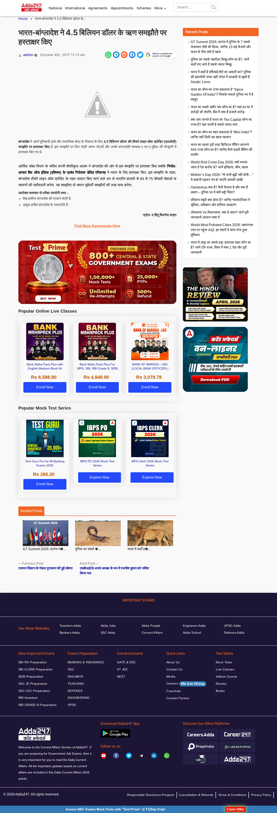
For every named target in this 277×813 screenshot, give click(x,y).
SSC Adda (108, 632)
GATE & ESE (126, 662)
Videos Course (226, 676)
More (158, 8)
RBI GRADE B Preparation (37, 705)
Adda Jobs (108, 625)
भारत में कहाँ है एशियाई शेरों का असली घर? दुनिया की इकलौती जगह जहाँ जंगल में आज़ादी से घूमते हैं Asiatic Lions (221, 77)
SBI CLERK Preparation (35, 669)
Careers (185, 684)
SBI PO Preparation (32, 662)
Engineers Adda (194, 625)
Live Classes (225, 669)
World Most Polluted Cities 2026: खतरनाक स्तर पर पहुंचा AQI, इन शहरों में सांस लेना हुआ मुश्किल (222, 230)
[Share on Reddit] (124, 54)
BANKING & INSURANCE (86, 662)
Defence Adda (234, 632)
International (75, 8)
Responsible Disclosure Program (151, 795)
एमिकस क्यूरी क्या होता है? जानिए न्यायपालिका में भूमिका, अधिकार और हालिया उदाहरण (220, 202)
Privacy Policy (261, 795)
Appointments (122, 8)
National (55, 8)
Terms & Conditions (232, 795)
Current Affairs (152, 632)
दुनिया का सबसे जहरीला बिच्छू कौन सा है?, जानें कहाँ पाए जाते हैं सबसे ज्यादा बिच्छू (220, 62)
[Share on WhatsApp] (108, 54)
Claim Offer (235, 809)
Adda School (192, 632)
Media (170, 676)
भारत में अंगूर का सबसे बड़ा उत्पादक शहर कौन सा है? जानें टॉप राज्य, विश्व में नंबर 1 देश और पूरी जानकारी (221, 247)
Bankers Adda (70, 632)
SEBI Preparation (30, 676)
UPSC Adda (232, 625)
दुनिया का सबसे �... (88, 549)
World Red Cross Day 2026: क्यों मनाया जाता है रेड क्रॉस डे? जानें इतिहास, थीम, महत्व (219, 164)
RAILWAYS (75, 676)
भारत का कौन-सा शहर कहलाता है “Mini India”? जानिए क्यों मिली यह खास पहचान (221, 134)
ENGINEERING (79, 697)
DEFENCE (75, 690)
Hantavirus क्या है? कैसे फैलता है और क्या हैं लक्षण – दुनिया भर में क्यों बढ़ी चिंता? (219, 189)
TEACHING (76, 683)
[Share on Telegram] (116, 54)
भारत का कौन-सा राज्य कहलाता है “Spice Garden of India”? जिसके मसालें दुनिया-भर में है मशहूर (222, 94)
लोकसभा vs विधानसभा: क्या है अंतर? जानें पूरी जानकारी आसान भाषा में (220, 214)
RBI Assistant (27, 697)
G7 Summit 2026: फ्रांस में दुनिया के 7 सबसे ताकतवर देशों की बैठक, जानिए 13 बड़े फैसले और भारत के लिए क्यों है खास (221, 47)
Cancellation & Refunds (196, 795)
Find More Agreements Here (97, 226)
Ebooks (221, 683)
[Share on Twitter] (140, 54)
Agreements (98, 8)
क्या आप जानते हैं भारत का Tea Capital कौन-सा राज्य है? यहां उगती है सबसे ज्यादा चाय (221, 122)
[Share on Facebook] (132, 54)
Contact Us (174, 669)
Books (220, 690)
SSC (71, 669)
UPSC (72, 705)
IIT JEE (122, 669)
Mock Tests (224, 662)
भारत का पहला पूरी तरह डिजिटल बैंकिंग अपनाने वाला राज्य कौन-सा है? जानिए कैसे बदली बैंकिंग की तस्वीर (221, 149)
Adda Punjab (151, 625)
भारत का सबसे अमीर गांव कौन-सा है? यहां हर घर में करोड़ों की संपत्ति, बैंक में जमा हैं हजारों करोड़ (222, 109)
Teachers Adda (70, 625)
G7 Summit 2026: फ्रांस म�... (44, 549)
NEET (121, 676)
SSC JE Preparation (32, 683)
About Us (173, 662)
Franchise (173, 691)
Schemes (144, 8)
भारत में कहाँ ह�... (139, 549)
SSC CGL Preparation (34, 690)
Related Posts (31, 511)
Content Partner (178, 698)
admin (28, 55)
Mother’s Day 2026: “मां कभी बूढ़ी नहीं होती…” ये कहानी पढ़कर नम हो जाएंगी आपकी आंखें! (222, 177)
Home (23, 19)
